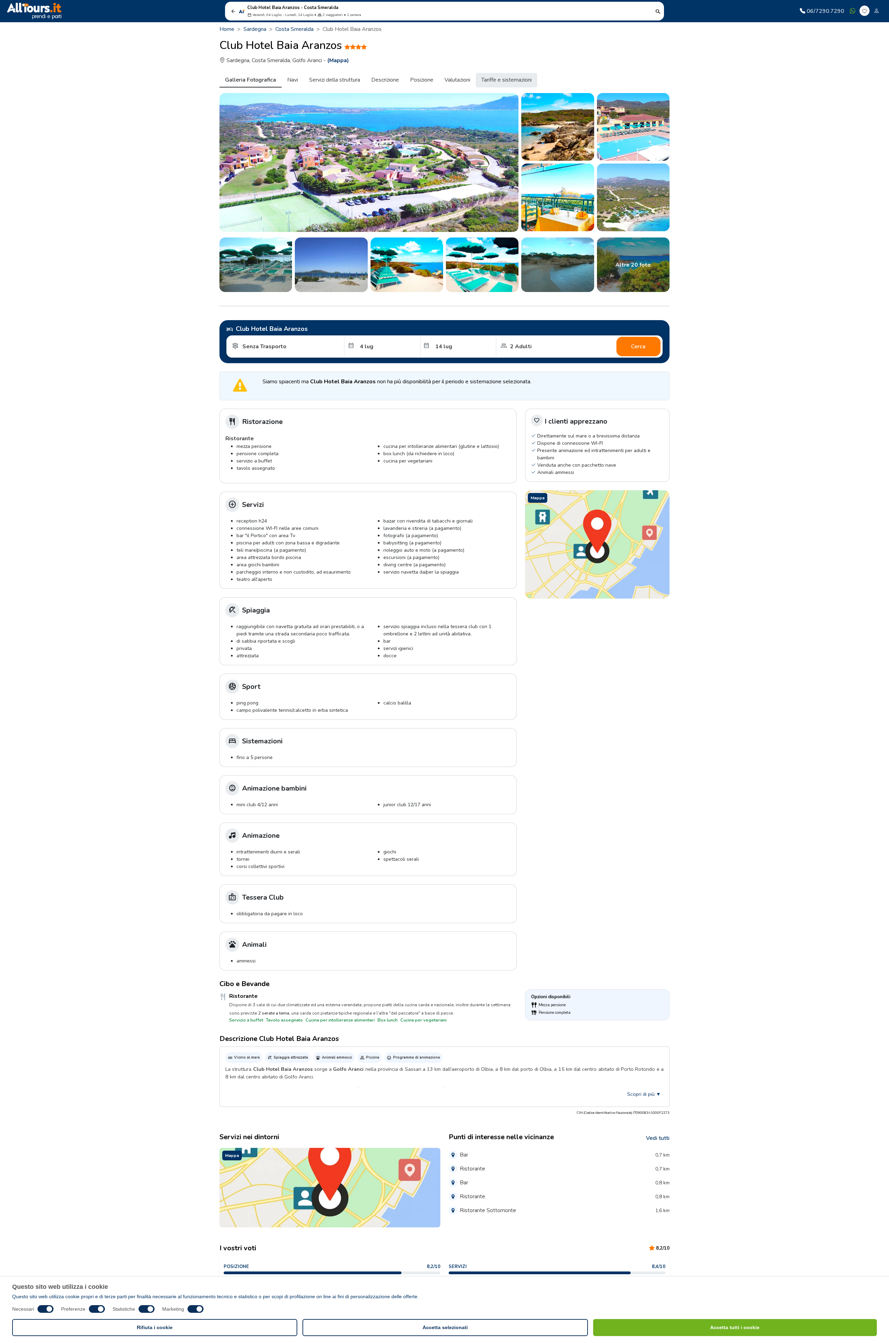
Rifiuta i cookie (155, 1327)
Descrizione (385, 80)
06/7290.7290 (825, 11)
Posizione (421, 80)
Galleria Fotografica (250, 80)
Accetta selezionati (445, 1327)
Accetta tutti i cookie (734, 1327)
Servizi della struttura (334, 80)
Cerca (638, 346)
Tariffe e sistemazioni (506, 80)
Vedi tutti (658, 1138)
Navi (292, 80)
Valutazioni (457, 80)
